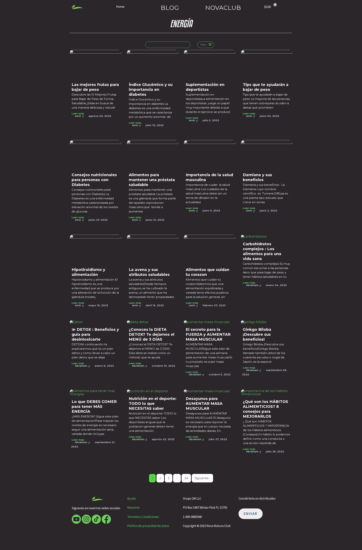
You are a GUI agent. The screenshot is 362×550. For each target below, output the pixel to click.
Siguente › (202, 478)
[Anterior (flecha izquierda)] (6, 547)
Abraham (252, 285)
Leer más (78, 113)
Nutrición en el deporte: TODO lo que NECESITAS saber (152, 403)
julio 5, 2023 (210, 120)
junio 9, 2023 (211, 210)
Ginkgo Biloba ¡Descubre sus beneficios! (257, 334)
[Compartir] (31, 540)
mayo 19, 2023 (98, 305)
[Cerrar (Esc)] (44, 540)
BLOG (170, 7)
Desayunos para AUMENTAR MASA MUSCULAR (204, 403)
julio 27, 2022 (218, 439)
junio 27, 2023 (98, 219)
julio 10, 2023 (155, 125)
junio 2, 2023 (268, 210)
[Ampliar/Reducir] (6, 540)
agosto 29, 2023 (99, 115)
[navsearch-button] (167, 45)
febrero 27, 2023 (214, 305)
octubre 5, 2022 (220, 374)
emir (78, 115)
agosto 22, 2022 (163, 439)
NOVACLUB (223, 7)
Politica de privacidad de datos (148, 526)
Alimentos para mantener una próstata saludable (152, 180)
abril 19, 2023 (155, 305)
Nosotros (133, 507)
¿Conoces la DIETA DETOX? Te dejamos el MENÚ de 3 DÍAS (151, 334)
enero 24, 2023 (276, 285)
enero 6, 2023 (104, 365)
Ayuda (131, 498)
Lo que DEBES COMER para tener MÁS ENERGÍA (94, 406)
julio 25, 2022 (275, 451)
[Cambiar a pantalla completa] (19, 540)
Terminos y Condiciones (143, 517)
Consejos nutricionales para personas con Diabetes (94, 180)
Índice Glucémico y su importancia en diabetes (151, 89)
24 (186, 478)
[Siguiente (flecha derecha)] (19, 547)
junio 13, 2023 (155, 219)
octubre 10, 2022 (163, 365)
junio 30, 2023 (269, 115)
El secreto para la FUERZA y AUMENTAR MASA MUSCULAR (208, 334)
